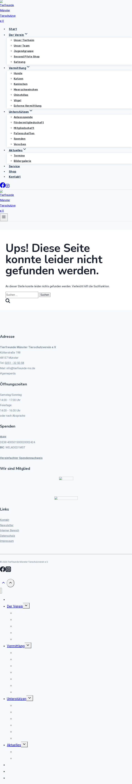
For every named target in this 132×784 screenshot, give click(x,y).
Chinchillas (21, 94)
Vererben (20, 144)
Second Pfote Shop (27, 56)
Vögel (17, 100)
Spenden (19, 138)
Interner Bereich (9, 530)
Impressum (7, 541)
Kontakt (15, 176)
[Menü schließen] (1, 591)
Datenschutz (7, 535)
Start (13, 29)
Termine (19, 155)
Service (14, 166)
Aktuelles (14, 745)
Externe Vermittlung (28, 105)
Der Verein (15, 606)
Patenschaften (24, 133)
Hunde (18, 73)
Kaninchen (21, 84)
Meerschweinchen (26, 89)
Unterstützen (16, 699)
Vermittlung (16, 646)
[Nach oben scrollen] (3, 583)
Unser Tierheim (24, 40)
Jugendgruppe (24, 51)
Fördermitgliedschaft (29, 122)
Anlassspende (23, 117)
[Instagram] (8, 187)
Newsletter (6, 525)
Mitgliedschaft (24, 128)
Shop (12, 171)
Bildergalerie (22, 161)
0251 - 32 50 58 (14, 363)
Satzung (19, 61)
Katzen (18, 78)
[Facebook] (3, 187)
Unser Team (22, 45)
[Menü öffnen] (4, 217)
